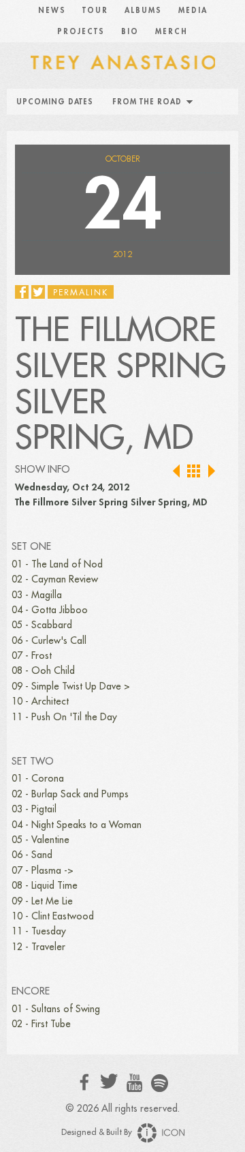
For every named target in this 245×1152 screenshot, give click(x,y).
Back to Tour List (194, 471)
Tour (95, 10)
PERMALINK (80, 293)
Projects (81, 31)
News (52, 10)
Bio (130, 31)
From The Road (147, 102)
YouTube (134, 1083)
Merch (171, 31)
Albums (143, 10)
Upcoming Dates (54, 102)
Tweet (38, 292)
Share (22, 292)
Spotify (159, 1083)
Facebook (84, 1082)
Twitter (109, 1081)
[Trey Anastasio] (122, 61)
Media (193, 10)
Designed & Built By (97, 1132)
